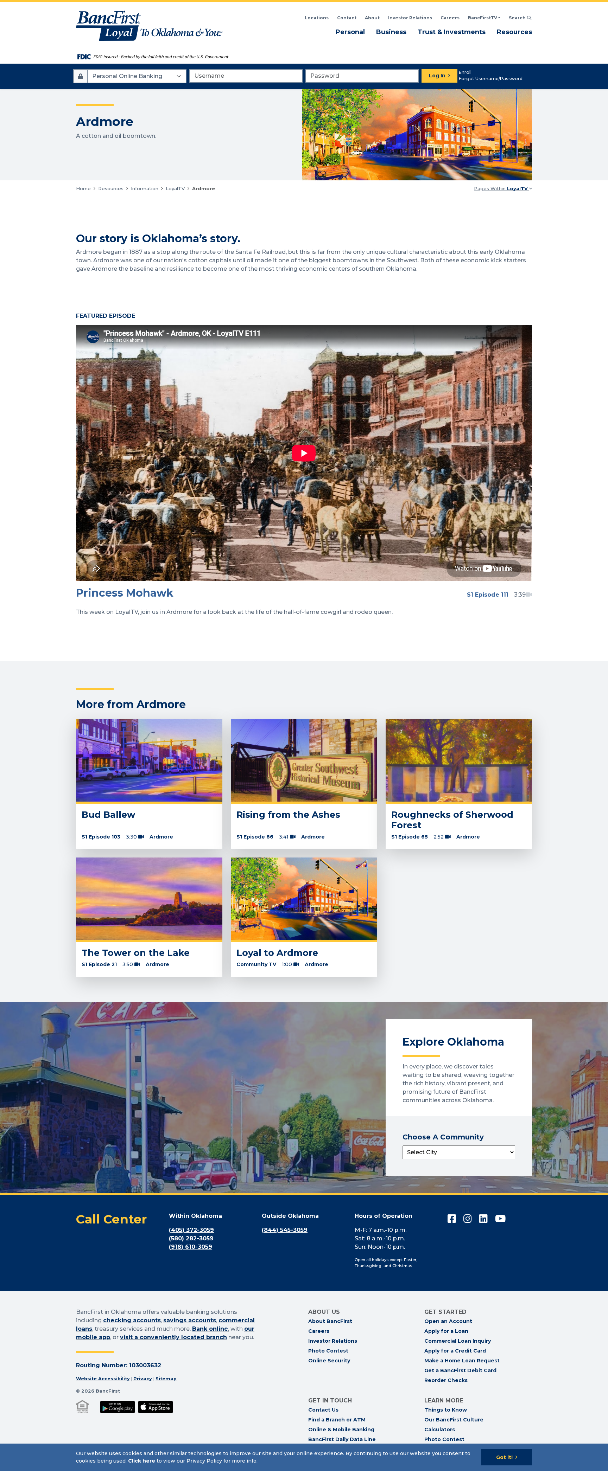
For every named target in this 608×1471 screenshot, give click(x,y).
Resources (514, 32)
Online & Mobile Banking (341, 1429)
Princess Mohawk (124, 592)
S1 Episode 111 (487, 594)
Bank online (210, 1328)
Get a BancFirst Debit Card (460, 1370)
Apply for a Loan (446, 1331)
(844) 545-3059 (285, 1230)
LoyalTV (175, 188)
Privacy (142, 1378)
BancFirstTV (482, 17)
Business (391, 32)
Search (520, 17)
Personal (350, 32)
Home (83, 188)
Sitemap (166, 1378)
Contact (346, 17)
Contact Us (323, 1410)
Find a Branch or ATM (337, 1420)
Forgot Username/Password (490, 78)
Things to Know (445, 1410)
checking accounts (132, 1320)
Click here (141, 1461)
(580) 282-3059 (191, 1238)
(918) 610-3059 (190, 1247)
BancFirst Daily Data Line (342, 1439)
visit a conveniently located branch (173, 1337)
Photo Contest (328, 1351)
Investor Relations (410, 17)
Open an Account (448, 1321)
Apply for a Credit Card (455, 1351)
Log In (437, 75)
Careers (450, 17)
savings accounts (189, 1320)
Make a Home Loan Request (462, 1360)
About (372, 17)
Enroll (465, 72)
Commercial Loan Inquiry (457, 1341)
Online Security (329, 1360)
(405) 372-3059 (191, 1230)
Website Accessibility (103, 1378)
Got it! (504, 1457)
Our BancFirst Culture (453, 1420)
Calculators (439, 1429)
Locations (317, 17)
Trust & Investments (452, 32)
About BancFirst (330, 1321)
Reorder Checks (446, 1380)
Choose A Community (443, 1137)
